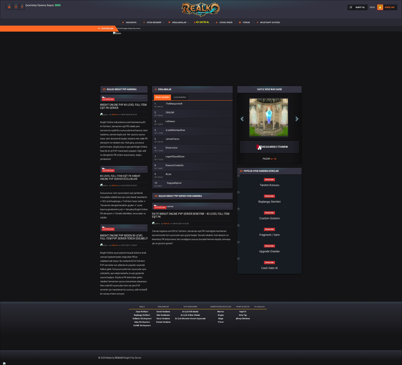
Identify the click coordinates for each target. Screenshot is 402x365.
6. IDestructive (166, 147)
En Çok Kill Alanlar (190, 312)
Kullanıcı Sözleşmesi (142, 318)
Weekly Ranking (162, 97)
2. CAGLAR (164, 112)
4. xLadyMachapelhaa (170, 130)
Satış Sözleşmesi (142, 322)
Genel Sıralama (163, 312)
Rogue (221, 315)
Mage (220, 318)
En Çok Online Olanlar (190, 315)
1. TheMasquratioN (168, 103)
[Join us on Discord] (4, 363)
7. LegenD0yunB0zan (170, 156)
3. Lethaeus (165, 121)
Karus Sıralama (163, 318)
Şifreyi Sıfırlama (243, 318)
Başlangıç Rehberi (142, 315)
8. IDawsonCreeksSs (169, 165)
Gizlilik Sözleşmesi (142, 325)
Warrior (220, 312)
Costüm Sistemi (269, 218)
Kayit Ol (242, 312)
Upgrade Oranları (269, 251)
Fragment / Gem (269, 234)
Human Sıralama (163, 322)
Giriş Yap (243, 315)
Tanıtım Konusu (269, 185)
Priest (220, 322)
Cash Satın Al (269, 268)
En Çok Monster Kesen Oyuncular (190, 318)
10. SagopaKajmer (168, 183)
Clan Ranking (180, 97)
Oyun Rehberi (142, 312)
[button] (152, 22)
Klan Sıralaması (163, 315)
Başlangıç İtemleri (269, 201)
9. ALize (163, 174)
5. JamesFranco (167, 139)
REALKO (119, 358)
